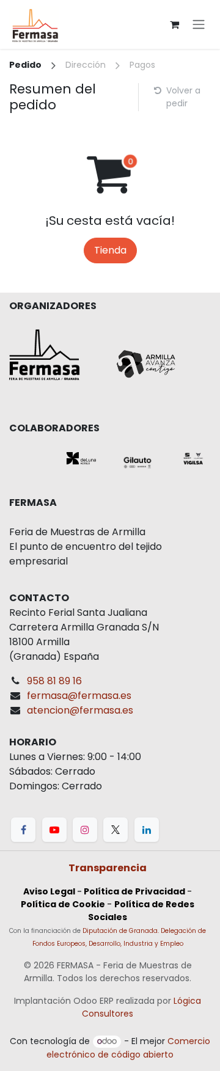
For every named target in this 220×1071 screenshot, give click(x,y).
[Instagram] (85, 829)
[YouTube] (54, 829)
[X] (115, 829)
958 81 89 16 (54, 681)
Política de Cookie (63, 904)
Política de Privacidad (134, 891)
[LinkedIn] (146, 829)
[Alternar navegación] (198, 24)
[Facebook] (23, 829)
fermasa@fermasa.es (79, 696)
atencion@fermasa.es (80, 710)
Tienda (110, 250)
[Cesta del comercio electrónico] (174, 24)
